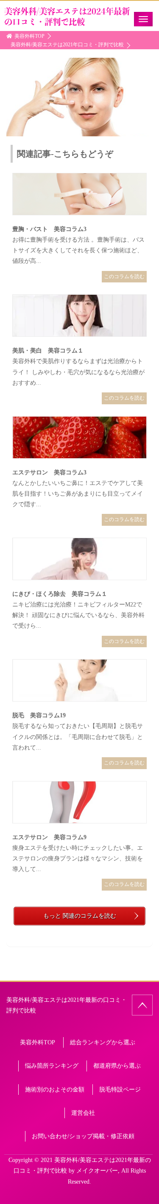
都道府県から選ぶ (117, 1066)
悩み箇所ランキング (51, 1066)
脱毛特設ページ (120, 1089)
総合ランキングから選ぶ (102, 1042)
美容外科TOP (37, 1042)
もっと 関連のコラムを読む (79, 916)
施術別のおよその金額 (54, 1089)
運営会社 (83, 1113)
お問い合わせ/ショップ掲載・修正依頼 (83, 1136)
